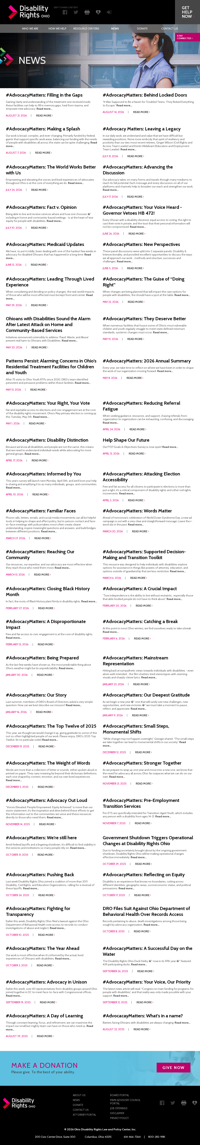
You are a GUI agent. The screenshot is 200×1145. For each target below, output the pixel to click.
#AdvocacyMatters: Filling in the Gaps (44, 95)
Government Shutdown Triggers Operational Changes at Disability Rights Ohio (148, 840)
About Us (79, 1095)
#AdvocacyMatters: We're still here (41, 837)
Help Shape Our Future (126, 440)
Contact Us (169, 28)
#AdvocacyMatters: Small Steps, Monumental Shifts (136, 729)
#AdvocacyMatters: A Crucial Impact (140, 588)
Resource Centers (86, 28)
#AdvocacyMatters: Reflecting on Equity (144, 874)
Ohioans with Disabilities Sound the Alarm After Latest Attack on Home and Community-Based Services (48, 324)
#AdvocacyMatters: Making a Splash (43, 129)
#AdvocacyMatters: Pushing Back (40, 874)
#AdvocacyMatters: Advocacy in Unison (46, 982)
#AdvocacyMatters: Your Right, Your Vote (48, 403)
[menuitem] (30, 28)
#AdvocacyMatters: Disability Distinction (47, 440)
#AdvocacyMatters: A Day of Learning (44, 1016)
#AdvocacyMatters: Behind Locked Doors (145, 95)
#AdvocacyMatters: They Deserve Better (144, 318)
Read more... (44, 108)
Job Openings (119, 1108)
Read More (44, 115)
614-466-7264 (132, 1137)
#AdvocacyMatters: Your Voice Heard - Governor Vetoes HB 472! (142, 210)
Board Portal (119, 1095)
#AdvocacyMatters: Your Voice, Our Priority (147, 982)
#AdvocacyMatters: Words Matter (137, 511)
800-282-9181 (156, 1137)
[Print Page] (87, 12)
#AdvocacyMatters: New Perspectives (141, 244)
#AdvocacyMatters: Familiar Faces (41, 511)
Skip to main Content (66, 7)
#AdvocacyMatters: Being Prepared (42, 658)
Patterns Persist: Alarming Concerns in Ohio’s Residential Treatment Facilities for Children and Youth (51, 366)
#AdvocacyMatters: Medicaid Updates (45, 244)
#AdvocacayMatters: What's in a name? (143, 1016)
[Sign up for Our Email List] (109, 13)
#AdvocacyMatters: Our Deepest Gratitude (146, 695)
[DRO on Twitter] (75, 13)
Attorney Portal (84, 1114)
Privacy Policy (119, 1118)
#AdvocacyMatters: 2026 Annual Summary (147, 361)
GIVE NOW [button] (173, 1067)
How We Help (58, 28)
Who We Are (30, 28)
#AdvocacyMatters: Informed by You (43, 474)
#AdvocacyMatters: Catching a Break (140, 621)
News (115, 28)
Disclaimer (117, 1113)
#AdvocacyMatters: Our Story (36, 695)
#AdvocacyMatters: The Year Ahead (42, 948)
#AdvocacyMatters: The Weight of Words (48, 763)
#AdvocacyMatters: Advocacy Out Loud (46, 800)
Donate (142, 28)
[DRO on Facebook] (65, 13)
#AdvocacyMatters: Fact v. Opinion (41, 207)
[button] (187, 12)
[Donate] (98, 12)
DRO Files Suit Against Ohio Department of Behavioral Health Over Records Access (146, 911)
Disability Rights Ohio (29, 12)
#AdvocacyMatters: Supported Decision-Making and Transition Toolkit (144, 554)
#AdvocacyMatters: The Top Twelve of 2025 (51, 726)
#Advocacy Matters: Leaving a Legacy (142, 129)
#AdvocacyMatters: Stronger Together (142, 763)
